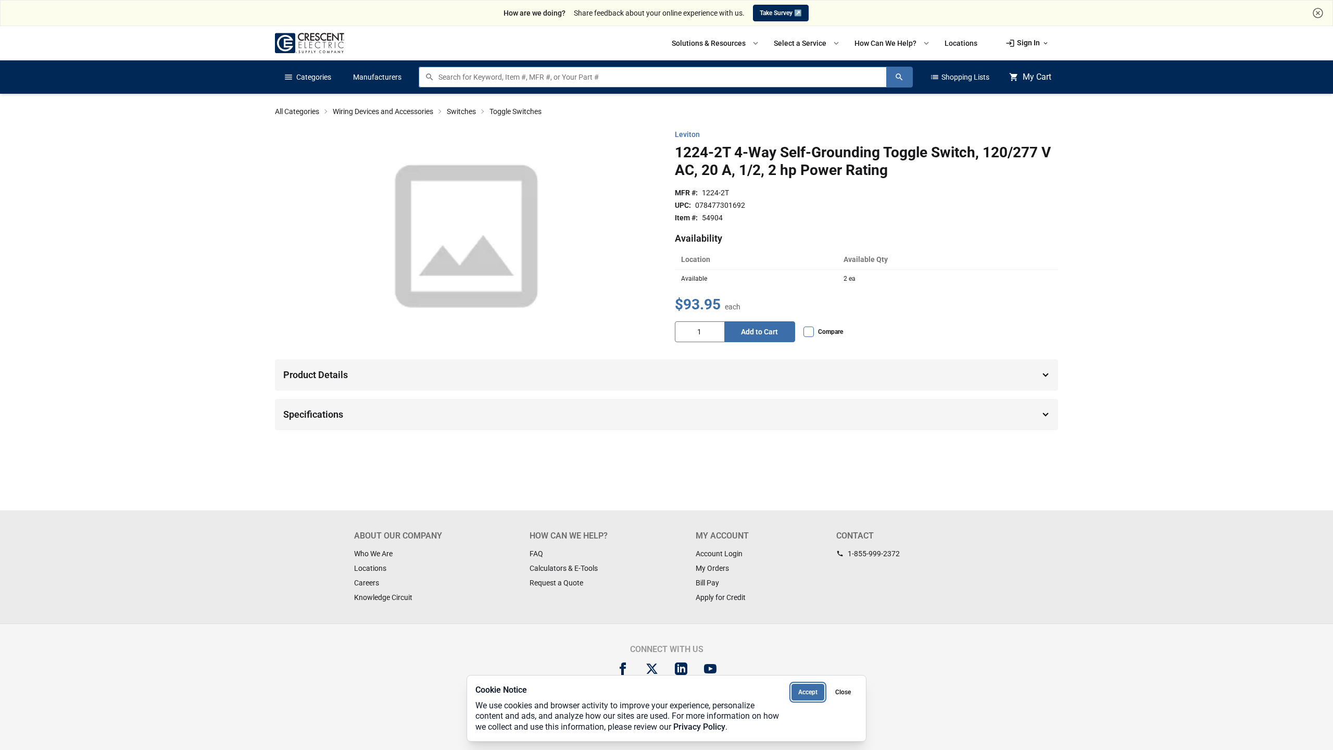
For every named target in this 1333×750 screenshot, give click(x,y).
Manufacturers (377, 77)
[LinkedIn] (681, 668)
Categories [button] (307, 77)
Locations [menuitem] (961, 43)
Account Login (719, 553)
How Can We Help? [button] (892, 43)
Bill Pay (707, 583)
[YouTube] (710, 668)
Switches (461, 111)
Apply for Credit (721, 597)
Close (843, 692)
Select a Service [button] (807, 43)
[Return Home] (309, 43)
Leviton (687, 134)
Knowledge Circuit (383, 597)
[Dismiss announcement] (1318, 13)
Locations (370, 568)
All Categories (297, 111)
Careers (366, 583)
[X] (652, 668)
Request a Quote (556, 583)
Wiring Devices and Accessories (383, 111)
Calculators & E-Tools (564, 568)
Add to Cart (759, 332)
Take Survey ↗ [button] (781, 13)
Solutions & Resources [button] (716, 43)
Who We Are (373, 553)
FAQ (536, 553)
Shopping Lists (959, 77)
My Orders (712, 568)
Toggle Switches (515, 111)
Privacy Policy (699, 727)
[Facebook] (622, 668)
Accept (808, 692)
